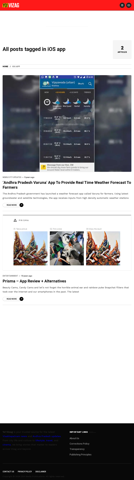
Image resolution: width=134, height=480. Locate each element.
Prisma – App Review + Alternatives (34, 281)
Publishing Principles (80, 454)
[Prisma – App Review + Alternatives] (67, 242)
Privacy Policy (25, 471)
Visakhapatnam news (15, 436)
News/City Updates (12, 177)
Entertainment (10, 276)
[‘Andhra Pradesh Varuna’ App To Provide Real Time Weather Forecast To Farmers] (67, 123)
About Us (74, 438)
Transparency (77, 449)
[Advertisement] (67, 22)
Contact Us (8, 471)
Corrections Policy (79, 444)
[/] (122, 5)
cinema (7, 444)
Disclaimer (40, 471)
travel (49, 440)
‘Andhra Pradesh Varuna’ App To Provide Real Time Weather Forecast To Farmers (67, 185)
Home (5, 66)
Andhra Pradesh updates (47, 436)
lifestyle (40, 440)
